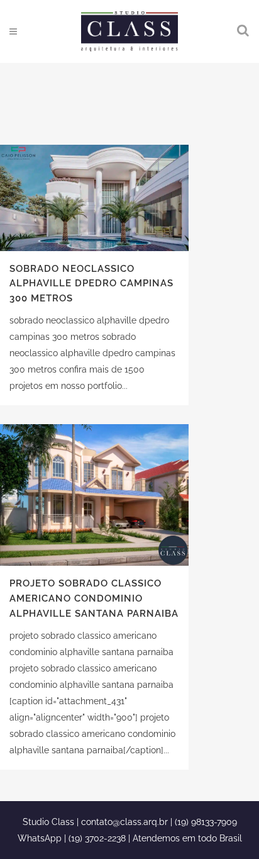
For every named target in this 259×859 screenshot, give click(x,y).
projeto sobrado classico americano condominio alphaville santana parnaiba (94, 598)
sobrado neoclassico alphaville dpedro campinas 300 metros (91, 283)
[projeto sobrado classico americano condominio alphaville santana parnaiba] (94, 495)
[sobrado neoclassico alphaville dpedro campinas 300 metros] (94, 198)
